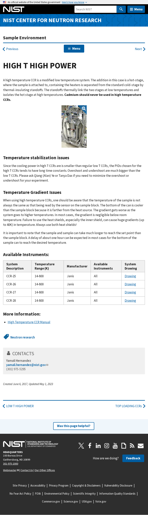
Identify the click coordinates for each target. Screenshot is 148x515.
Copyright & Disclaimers (86, 485)
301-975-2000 (10, 463)
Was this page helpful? (73, 426)
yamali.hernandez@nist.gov (26, 365)
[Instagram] (107, 445)
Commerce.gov (51, 501)
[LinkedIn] (98, 445)
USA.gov (87, 501)
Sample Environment (24, 37)
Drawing (130, 276)
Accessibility (37, 485)
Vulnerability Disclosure (118, 485)
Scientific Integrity (84, 493)
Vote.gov (100, 501)
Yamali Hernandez (18, 360)
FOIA (38, 493)
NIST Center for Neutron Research (52, 20)
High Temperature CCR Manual (29, 322)
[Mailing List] (140, 445)
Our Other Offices (45, 470)
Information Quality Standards (117, 493)
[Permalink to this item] (71, 157)
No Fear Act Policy (20, 493)
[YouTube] (115, 445)
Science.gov (71, 501)
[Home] (13, 9)
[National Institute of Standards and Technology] (30, 444)
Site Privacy (20, 485)
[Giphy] (123, 445)
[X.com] (81, 445)
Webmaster (9, 470)
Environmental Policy (56, 493)
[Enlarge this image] (74, 126)
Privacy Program (58, 485)
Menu (138, 9)
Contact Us (27, 470)
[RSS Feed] (132, 445)
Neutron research (22, 337)
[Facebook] (90, 445)
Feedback (133, 458)
